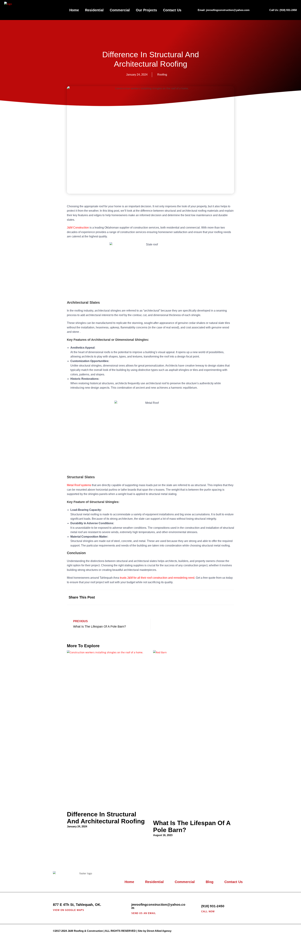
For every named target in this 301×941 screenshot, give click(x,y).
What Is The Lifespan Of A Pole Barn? (191, 826)
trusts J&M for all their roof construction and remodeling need (157, 577)
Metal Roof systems (79, 485)
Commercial (120, 10)
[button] (196, 597)
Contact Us (172, 10)
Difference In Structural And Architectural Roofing (106, 818)
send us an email (143, 913)
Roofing (162, 74)
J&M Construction (78, 227)
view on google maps (68, 910)
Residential (94, 10)
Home (74, 10)
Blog (209, 882)
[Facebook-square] (244, 931)
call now (208, 911)
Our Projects (146, 10)
